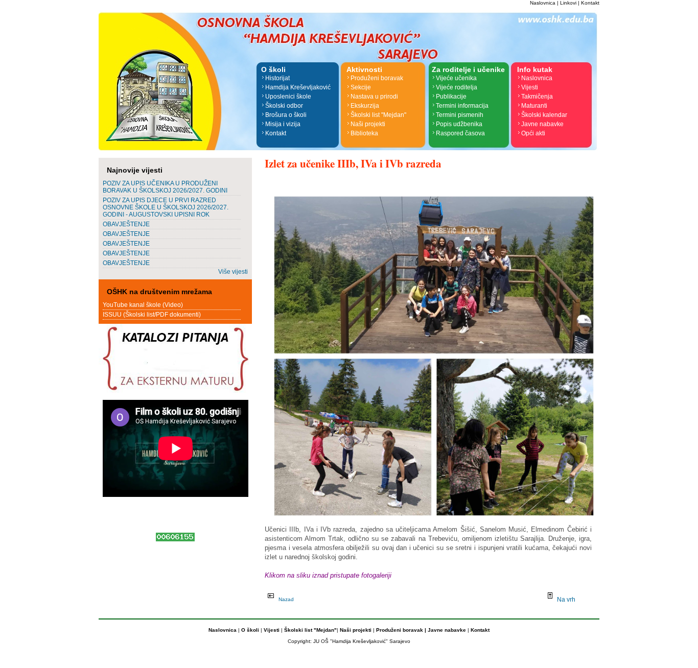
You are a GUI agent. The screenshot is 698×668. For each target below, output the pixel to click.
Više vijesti (233, 271)
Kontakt (590, 3)
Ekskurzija (365, 105)
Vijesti (529, 87)
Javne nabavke (542, 124)
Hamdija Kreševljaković (298, 87)
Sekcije (361, 87)
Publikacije (451, 96)
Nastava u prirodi (374, 96)
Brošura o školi (286, 114)
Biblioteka (364, 133)
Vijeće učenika (456, 78)
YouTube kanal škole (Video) (143, 304)
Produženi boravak (377, 78)
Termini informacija (462, 105)
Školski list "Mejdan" (378, 114)
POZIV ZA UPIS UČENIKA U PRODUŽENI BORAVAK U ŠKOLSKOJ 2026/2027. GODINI (165, 187)
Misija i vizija (282, 124)
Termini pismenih (459, 114)
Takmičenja (537, 96)
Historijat (277, 78)
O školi (251, 630)
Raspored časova (460, 133)
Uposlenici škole (288, 96)
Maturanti (534, 105)
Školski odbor (284, 105)
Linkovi (568, 3)
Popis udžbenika (459, 124)
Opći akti (533, 133)
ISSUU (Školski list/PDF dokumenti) (152, 314)
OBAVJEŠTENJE (126, 224)
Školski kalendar (544, 114)
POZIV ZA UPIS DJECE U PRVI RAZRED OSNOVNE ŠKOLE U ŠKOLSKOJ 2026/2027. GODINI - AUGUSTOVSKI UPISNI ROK (165, 207)
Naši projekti (368, 124)
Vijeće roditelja (456, 87)
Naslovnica (542, 3)
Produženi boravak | (400, 630)
